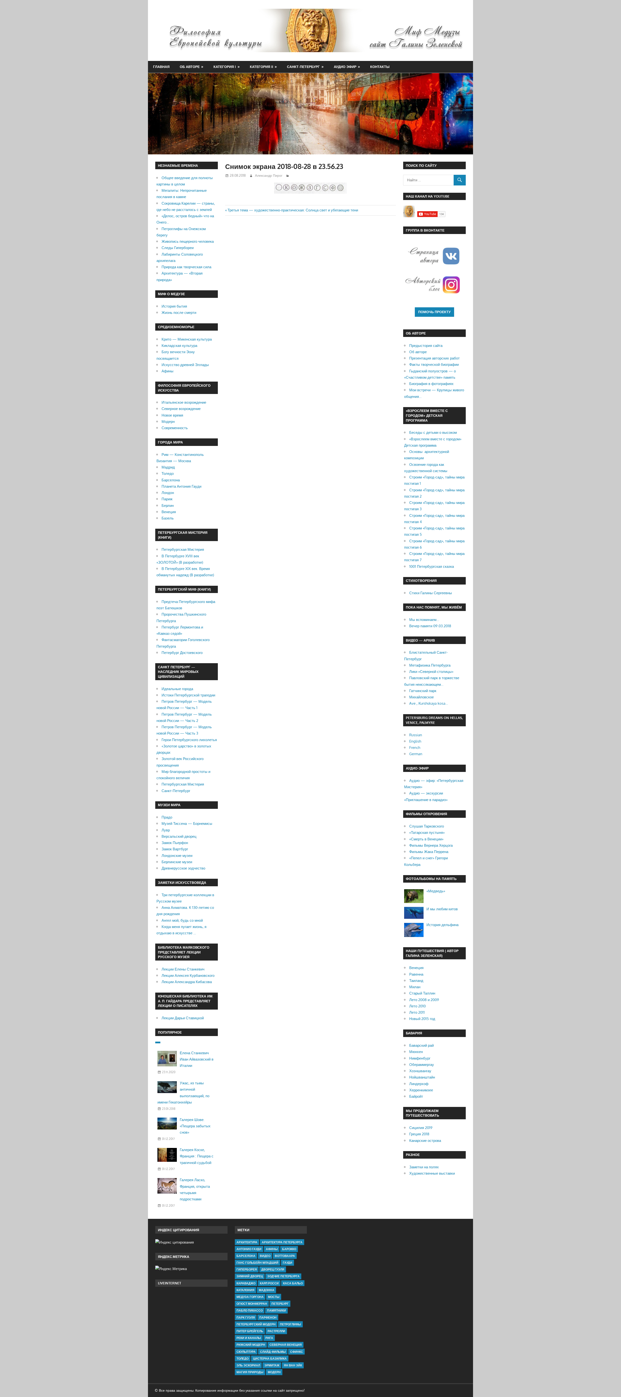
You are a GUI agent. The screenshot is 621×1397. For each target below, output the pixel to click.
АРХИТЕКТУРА (247, 1242)
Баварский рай (421, 1045)
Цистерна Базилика (270, 1358)
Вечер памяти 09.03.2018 (430, 626)
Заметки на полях (424, 1167)
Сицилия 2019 (421, 1127)
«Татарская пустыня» (427, 832)
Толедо (168, 473)
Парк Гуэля (246, 1317)
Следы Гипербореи (178, 247)
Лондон (168, 492)
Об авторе (190, 67)
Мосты (273, 1297)
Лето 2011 (417, 1012)
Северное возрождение (181, 408)
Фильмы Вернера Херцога (431, 845)
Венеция (169, 512)
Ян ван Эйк (293, 1365)
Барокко (289, 1249)
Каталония (245, 1290)
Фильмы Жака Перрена (428, 851)
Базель (168, 518)
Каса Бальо (293, 1283)
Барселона (171, 480)
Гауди (287, 1262)
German (415, 754)
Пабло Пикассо (250, 1310)
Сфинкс (296, 1352)
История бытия (174, 306)
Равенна (416, 974)
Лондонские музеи (177, 855)
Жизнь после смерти (179, 312)
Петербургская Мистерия (183, 549)
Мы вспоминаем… (424, 619)
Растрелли (276, 1331)
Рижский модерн (251, 1345)
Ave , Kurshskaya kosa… (428, 703)
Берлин (168, 505)
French (414, 747)
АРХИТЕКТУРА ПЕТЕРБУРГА (282, 1242)
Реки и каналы (249, 1338)
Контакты (380, 67)
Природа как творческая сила (186, 267)
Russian (415, 735)
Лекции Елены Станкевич (183, 969)
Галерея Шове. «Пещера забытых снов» (195, 1126)
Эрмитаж (271, 1365)
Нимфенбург (419, 1058)
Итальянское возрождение (184, 402)
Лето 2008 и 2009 (424, 999)
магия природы (250, 1372)
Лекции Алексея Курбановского (188, 975)
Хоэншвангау (420, 1071)
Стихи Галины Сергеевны (430, 593)
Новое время (172, 415)
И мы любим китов (442, 909)
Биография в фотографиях (431, 383)
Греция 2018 (419, 1134)
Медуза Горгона (250, 1297)
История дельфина (442, 924)
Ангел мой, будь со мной (182, 920)
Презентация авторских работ (434, 358)
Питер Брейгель (250, 1331)
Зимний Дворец (250, 1276)
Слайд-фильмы (273, 1352)
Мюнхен (416, 1051)
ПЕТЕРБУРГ (280, 1303)
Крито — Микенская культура (187, 339)
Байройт (416, 1096)
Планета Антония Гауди (181, 486)
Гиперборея (247, 1269)
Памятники (276, 1310)
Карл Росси (269, 1283)
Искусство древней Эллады (185, 364)
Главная (161, 67)
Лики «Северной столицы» (431, 671)
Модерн (168, 421)
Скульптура (246, 1352)
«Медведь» (435, 891)
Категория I (224, 67)
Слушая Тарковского (426, 826)
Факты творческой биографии (434, 364)
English (415, 741)
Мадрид (168, 467)
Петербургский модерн (256, 1324)
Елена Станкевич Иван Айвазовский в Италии (196, 1059)
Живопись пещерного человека (188, 241)
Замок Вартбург (175, 849)
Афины (167, 371)
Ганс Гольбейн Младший (257, 1262)
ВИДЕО (265, 1256)
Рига (269, 1338)
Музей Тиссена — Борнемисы (187, 823)
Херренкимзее (421, 1090)
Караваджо (246, 1283)
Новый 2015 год (422, 1018)
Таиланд (416, 980)
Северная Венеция (286, 1345)
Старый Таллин (422, 993)
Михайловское (421, 697)
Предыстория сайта (425, 345)
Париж (167, 499)
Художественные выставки (432, 1173)
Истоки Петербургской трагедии (188, 695)
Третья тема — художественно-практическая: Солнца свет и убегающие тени (293, 210)
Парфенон (268, 1317)
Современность (175, 428)
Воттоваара (285, 1256)
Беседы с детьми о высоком (433, 432)
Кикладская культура (179, 345)
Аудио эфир (345, 67)
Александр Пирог (268, 175)
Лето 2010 (417, 1006)
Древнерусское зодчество (183, 868)
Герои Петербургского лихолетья (189, 739)
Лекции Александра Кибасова (187, 981)
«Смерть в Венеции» (426, 839)
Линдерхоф (418, 1083)
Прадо (167, 817)
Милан (414, 987)
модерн (274, 1372)
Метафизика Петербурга (429, 665)
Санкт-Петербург (303, 67)
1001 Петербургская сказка (431, 566)
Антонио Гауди (249, 1249)
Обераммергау (421, 1064)
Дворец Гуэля (272, 1269)
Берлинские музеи (177, 862)
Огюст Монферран (252, 1303)
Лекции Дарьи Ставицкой (183, 1018)
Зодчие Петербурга (283, 1276)
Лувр (166, 830)
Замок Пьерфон (175, 842)
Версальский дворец (179, 836)
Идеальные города (177, 688)
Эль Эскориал (248, 1365)
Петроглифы (290, 1324)
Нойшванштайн (422, 1077)
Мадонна (266, 1290)
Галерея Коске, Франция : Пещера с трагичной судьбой (196, 1156)
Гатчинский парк (422, 690)
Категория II (261, 67)
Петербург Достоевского (182, 652)
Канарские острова (425, 1140)
